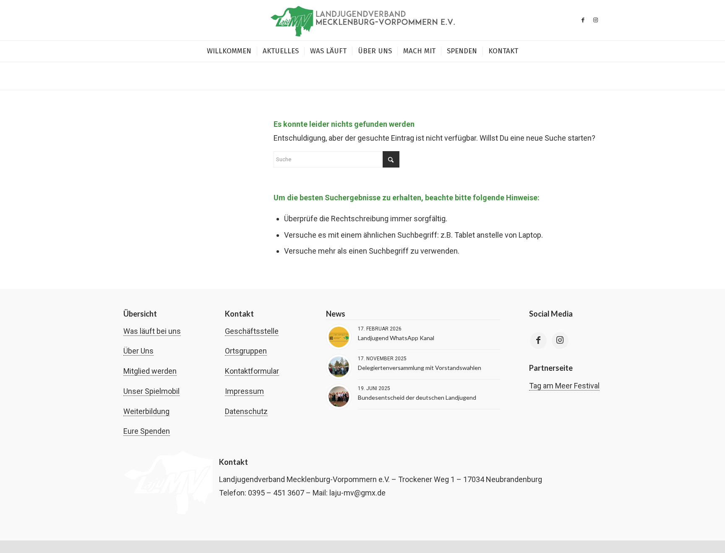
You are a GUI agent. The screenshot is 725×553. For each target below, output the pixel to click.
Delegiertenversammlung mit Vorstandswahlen (419, 367)
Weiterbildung (146, 411)
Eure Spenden (146, 431)
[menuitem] (229, 51)
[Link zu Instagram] (595, 20)
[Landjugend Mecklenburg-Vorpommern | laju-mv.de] (362, 20)
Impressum (244, 391)
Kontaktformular (252, 371)
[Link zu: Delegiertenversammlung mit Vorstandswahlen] (339, 366)
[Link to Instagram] (560, 340)
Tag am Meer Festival (564, 385)
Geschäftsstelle (252, 331)
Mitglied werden (150, 371)
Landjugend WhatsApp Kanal (396, 337)
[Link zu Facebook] (582, 20)
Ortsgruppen (246, 350)
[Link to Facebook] (538, 340)
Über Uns (138, 350)
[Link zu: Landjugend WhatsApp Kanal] (339, 337)
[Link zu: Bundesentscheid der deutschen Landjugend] (339, 396)
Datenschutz (246, 411)
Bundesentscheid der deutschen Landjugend (417, 397)
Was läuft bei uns (152, 331)
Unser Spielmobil (151, 391)
